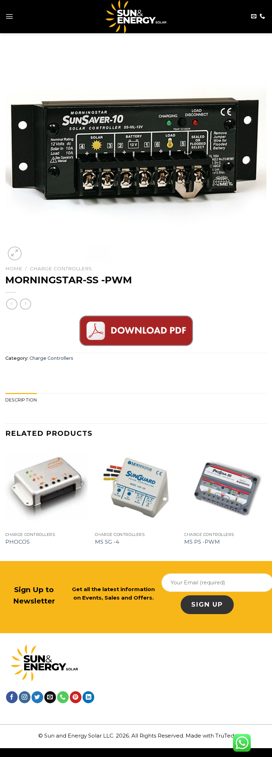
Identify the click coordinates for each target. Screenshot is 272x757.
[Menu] (9, 16)
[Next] (266, 503)
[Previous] (5, 503)
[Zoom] (15, 253)
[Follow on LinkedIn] (88, 697)
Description (21, 400)
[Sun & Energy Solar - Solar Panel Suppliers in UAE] (136, 16)
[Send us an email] (253, 16)
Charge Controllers (61, 268)
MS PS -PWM (202, 541)
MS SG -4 (107, 541)
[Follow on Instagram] (24, 697)
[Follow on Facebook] (12, 697)
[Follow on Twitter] (37, 697)
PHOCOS (17, 541)
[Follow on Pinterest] (75, 697)
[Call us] (262, 16)
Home (13, 268)
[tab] (21, 400)
